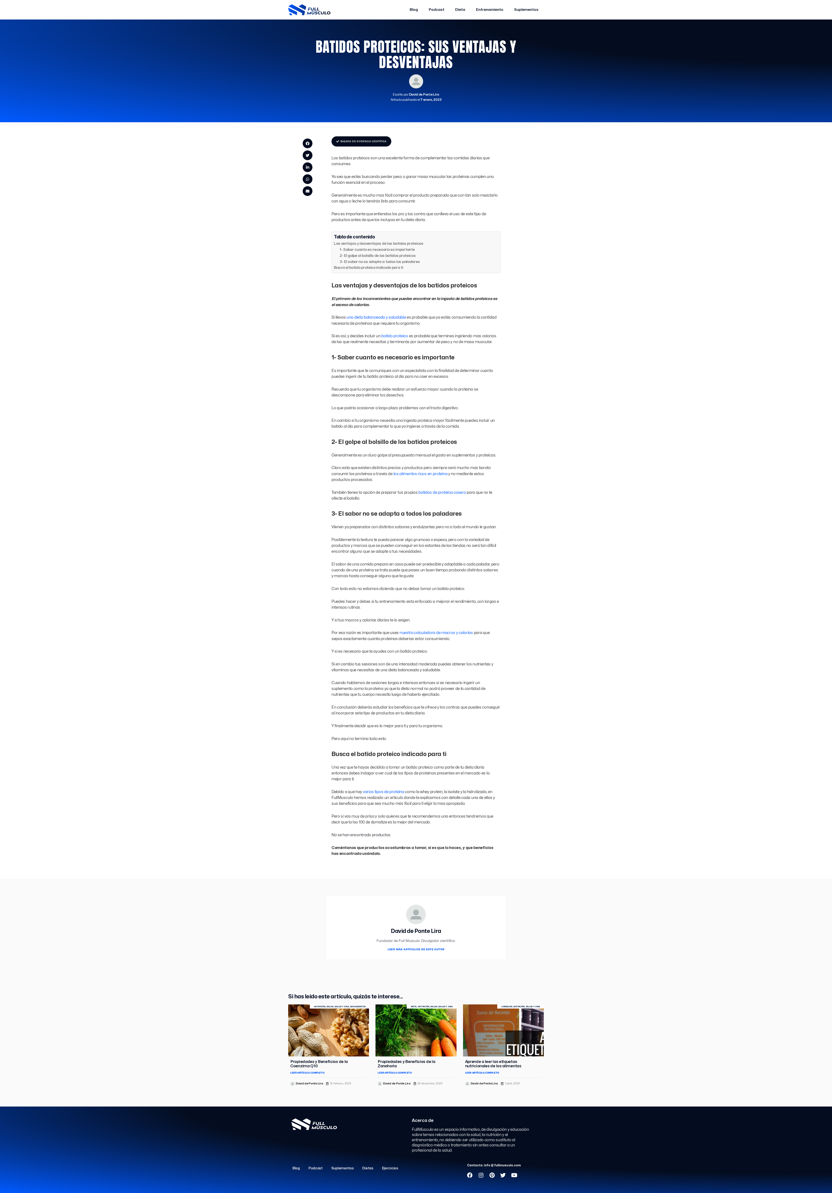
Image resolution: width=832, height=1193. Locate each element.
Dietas (367, 1168)
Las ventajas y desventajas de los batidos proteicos (378, 243)
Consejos (506, 1006)
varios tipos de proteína (383, 792)
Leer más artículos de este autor (416, 949)
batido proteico (394, 336)
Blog (414, 9)
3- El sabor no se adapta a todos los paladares (380, 262)
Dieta (460, 9)
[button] (307, 143)
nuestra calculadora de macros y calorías (436, 633)
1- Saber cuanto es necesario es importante (377, 249)
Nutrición (319, 1006)
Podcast (436, 9)
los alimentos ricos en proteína (420, 474)
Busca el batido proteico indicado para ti (368, 267)
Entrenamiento (489, 9)
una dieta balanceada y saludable (376, 317)
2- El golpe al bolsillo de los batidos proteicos (378, 256)
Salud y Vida (342, 1006)
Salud (330, 1006)
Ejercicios (390, 1168)
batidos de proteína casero (442, 492)
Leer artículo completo (307, 1072)
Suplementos (526, 9)
